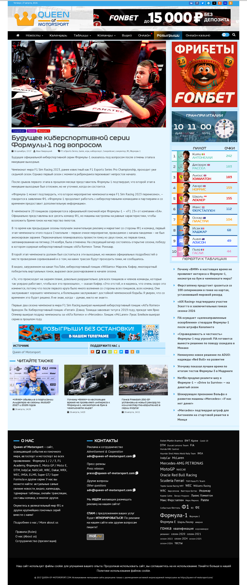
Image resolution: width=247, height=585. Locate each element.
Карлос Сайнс (166, 495)
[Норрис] (184, 188)
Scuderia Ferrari (172, 480)
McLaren (178, 458)
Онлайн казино (198, 35)
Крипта (132, 352)
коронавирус (202, 528)
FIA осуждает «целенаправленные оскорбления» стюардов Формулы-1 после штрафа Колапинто (203, 322)
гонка (166, 528)
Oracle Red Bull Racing (178, 474)
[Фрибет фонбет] (204, 106)
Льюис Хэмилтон (202, 495)
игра (87, 151)
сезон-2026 (166, 543)
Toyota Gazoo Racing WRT (172, 486)
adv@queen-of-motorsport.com (109, 456)
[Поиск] (233, 34)
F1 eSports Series (69, 151)
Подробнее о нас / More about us (36, 522)
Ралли (205, 500)
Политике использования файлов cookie (123, 570)
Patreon (98, 352)
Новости (33, 35)
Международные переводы (127, 352)
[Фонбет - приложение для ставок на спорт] (162, 25)
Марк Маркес (192, 500)
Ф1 (128, 151)
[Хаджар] (184, 230)
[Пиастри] (184, 220)
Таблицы (81, 35)
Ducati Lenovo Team (178, 445)
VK (191, 3)
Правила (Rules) (25, 532)
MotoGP (167, 469)
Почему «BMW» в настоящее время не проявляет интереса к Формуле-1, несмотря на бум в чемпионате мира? (205, 273)
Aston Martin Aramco (171, 440)
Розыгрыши (168, 35)
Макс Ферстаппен (172, 500)
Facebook (197, 3)
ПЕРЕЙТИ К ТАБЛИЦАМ (204, 258)
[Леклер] (184, 198)
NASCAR (181, 469)
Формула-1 (44, 131)
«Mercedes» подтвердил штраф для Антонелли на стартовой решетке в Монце (203, 414)
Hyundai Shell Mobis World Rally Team (178, 453)
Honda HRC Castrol (169, 449)
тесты (178, 543)
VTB (121, 352)
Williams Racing (202, 485)
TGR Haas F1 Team (195, 480)
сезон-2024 (180, 538)
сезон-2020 (178, 534)
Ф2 (192, 508)
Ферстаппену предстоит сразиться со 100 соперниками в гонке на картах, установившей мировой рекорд (205, 289)
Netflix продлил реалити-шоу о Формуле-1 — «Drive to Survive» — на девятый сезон (204, 382)
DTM (163, 445)
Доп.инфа (137, 352)
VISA (225, 3)
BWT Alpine (191, 440)
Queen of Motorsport (27, 352)
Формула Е (168, 522)
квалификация (183, 528)
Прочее (31, 131)
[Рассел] (184, 167)
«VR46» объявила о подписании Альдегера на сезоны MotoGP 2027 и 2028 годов (33, 402)
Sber (110, 352)
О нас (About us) (26, 536)
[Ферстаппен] (184, 209)
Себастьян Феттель (170, 507)
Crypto (231, 3)
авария (199, 522)
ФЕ (197, 507)
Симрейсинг (19, 131)
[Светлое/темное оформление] (225, 35)
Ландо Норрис (181, 495)
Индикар (205, 490)
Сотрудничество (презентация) (35, 541)
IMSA (200, 453)
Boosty (220, 3)
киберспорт (96, 151)
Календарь (58, 35)
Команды (105, 35)
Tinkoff (115, 352)
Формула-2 (194, 516)
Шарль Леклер (186, 522)
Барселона (173, 490)
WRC (163, 490)
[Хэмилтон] (184, 177)
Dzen (214, 3)
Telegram (208, 3)
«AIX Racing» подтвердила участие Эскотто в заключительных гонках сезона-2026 (202, 306)
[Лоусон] (184, 241)
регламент (164, 534)
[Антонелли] (184, 156)
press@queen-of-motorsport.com (111, 473)
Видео (127, 35)
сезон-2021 (194, 534)
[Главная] (18, 35)
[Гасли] (184, 251)
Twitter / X (202, 3)
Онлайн (144, 35)
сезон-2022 (166, 538)
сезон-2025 (195, 538)
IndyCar (165, 458)
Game (81, 151)
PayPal (104, 352)
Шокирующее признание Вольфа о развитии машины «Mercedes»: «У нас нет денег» (204, 398)
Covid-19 (204, 440)
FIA (192, 445)
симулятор (121, 151)
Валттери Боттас (189, 490)
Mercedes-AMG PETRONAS (181, 463)
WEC (188, 485)
